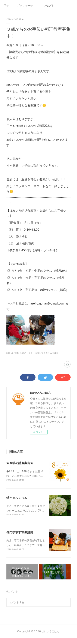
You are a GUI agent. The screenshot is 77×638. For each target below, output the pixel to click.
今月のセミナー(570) (30, 352)
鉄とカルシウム (16, 497)
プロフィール (25, 5)
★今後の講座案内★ (19, 463)
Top (6, 5)
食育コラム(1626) (49, 352)
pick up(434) (12, 352)
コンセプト (47, 5)
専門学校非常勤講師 (19, 532)
